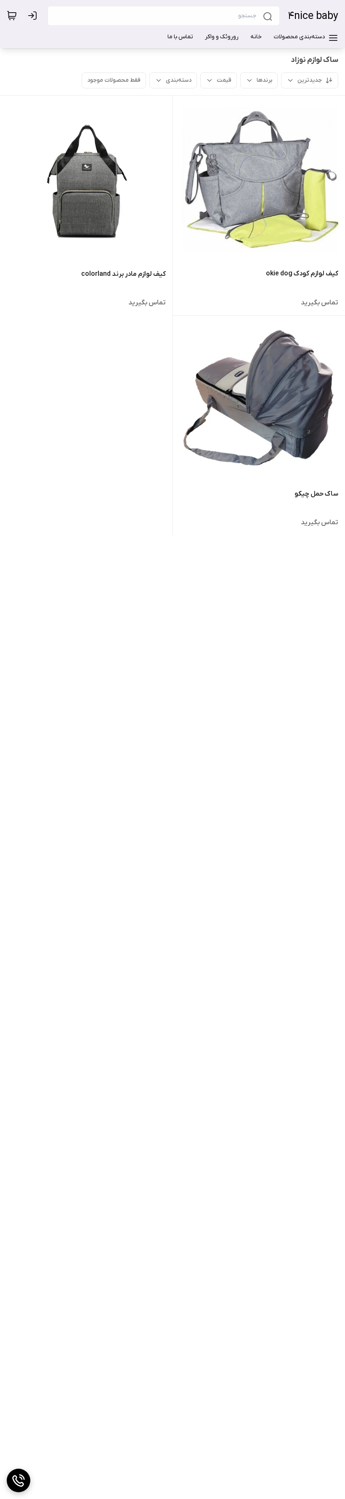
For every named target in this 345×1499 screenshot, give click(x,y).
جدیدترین (309, 80)
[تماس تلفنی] (18, 1480)
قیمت (224, 80)
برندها (264, 80)
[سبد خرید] (12, 16)
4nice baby (313, 16)
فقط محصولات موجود (114, 80)
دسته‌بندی (178, 80)
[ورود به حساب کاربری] (34, 15)
